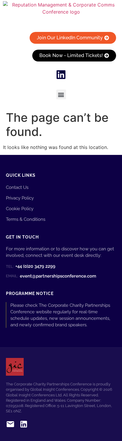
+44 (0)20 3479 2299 (30, 266)
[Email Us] (10, 425)
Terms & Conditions (25, 219)
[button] (61, 94)
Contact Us (17, 187)
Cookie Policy (19, 208)
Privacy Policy (20, 197)
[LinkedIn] (23, 425)
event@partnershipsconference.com (51, 276)
